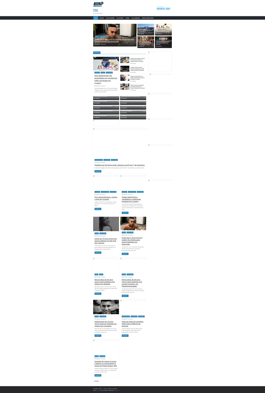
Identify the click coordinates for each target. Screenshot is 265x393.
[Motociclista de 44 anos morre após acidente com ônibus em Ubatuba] (106, 265)
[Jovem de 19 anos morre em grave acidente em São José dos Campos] (106, 224)
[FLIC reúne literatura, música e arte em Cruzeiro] (106, 182)
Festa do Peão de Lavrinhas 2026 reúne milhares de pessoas (163, 43)
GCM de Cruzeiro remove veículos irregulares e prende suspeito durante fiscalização (137, 69)
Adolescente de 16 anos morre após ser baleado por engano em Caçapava (106, 323)
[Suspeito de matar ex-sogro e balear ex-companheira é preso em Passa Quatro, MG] (106, 347)
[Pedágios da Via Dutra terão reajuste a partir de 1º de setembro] (119, 143)
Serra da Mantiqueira (147, 18)
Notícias (101, 18)
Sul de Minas (120, 18)
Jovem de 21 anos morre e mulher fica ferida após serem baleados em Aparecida (132, 241)
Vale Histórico (141, 316)
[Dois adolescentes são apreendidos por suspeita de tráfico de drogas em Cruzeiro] (106, 63)
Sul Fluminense (136, 18)
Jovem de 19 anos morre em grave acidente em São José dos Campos (106, 240)
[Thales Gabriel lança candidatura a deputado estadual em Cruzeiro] (133, 182)
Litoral (127, 18)
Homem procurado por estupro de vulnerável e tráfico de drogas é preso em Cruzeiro (137, 60)
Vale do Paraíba (110, 18)
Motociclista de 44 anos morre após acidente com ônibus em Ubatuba (105, 281)
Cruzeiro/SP (97, 72)
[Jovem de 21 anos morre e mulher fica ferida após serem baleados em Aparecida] (133, 223)
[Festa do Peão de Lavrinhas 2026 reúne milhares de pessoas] (133, 307)
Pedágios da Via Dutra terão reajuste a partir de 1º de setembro (146, 30)
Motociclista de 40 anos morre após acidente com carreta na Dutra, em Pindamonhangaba (132, 282)
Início (95, 18)
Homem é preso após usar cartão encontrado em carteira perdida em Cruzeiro (137, 77)
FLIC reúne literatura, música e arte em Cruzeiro (163, 30)
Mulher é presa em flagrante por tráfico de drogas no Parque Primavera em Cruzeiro (137, 86)
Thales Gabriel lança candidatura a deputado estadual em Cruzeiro (145, 43)
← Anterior (96, 381)
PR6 (95, 10)
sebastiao (103, 85)
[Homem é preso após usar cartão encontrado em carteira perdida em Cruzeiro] (124, 79)
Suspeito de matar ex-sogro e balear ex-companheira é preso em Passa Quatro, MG (106, 363)
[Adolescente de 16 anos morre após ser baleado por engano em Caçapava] (106, 307)
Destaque (103, 72)
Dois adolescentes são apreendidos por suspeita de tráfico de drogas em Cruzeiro (105, 79)
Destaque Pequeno (98, 159)
